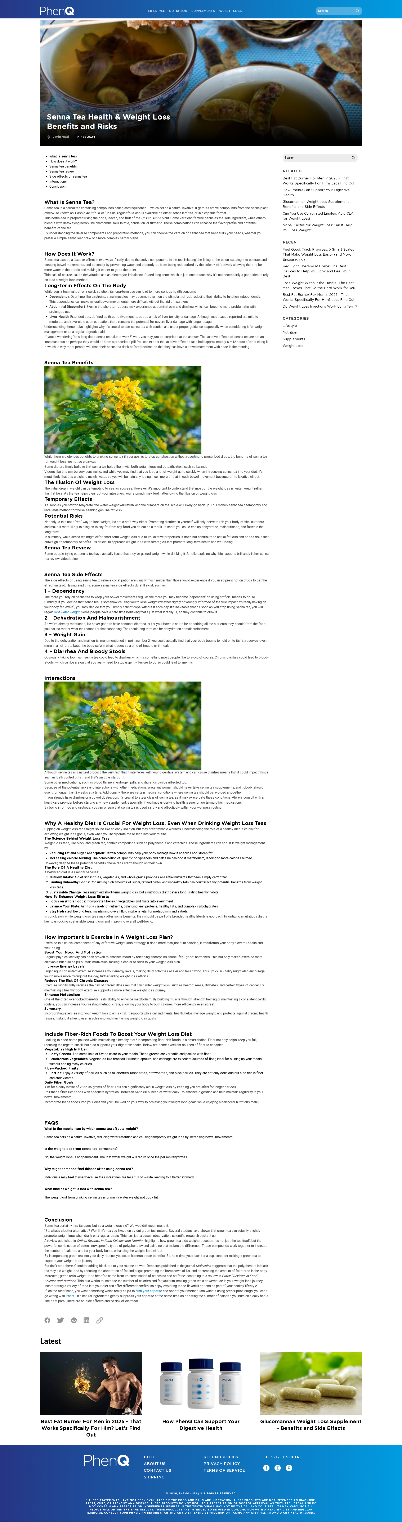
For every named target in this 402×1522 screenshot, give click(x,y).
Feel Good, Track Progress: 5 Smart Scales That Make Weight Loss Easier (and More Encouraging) (318, 254)
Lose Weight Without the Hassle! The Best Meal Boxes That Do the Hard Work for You (319, 285)
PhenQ (71, 1296)
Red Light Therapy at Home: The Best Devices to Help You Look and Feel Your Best (316, 271)
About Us (155, 1464)
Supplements (203, 11)
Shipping (154, 1477)
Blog (150, 1457)
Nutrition (178, 11)
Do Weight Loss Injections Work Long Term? (320, 306)
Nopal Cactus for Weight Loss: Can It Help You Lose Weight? (318, 228)
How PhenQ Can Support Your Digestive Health (316, 192)
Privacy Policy (222, 1464)
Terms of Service (224, 1471)
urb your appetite (149, 1291)
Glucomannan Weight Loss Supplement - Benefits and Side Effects (317, 204)
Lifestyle (156, 11)
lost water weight (67, 612)
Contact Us (157, 1471)
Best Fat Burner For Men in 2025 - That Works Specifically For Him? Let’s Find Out (318, 181)
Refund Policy (221, 1457)
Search (357, 11)
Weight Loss (230, 11)
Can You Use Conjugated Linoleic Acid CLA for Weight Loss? (318, 216)
